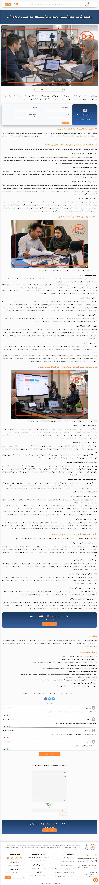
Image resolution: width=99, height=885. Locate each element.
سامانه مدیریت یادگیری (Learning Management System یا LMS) (80, 279)
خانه (68, 4)
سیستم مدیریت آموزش (66, 861)
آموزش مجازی (73, 157)
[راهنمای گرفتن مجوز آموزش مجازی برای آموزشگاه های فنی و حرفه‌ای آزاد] (49, 55)
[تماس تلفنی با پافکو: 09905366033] (16, 4)
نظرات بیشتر (49, 754)
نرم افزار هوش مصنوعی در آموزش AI (63, 869)
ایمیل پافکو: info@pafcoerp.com (14, 865)
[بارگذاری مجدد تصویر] (49, 805)
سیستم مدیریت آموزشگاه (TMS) (61, 506)
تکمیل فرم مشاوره (49, 624)
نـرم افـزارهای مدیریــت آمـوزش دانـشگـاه (63, 876)
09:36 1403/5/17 (8, 731)
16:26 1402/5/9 (7, 742)
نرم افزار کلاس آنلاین (67, 858)
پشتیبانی (52, 4)
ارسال (63, 814)
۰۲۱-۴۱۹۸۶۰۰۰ (42, 868)
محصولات (64, 4)
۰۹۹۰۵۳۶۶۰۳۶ (34, 861)
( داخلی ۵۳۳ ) (31, 858)
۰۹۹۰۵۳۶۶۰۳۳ (34, 868)
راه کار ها (58, 4)
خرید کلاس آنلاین (33, 4)
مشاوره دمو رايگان (8, 4)
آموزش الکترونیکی (82, 136)
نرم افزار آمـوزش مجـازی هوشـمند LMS (63, 872)
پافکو (47, 4)
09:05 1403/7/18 (8, 719)
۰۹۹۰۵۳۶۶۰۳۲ (42, 861)
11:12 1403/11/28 (7, 708)
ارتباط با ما (41, 4)
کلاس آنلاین (49, 330)
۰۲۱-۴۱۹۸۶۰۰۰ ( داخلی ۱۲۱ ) (42, 858)
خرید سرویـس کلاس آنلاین (66, 865)
